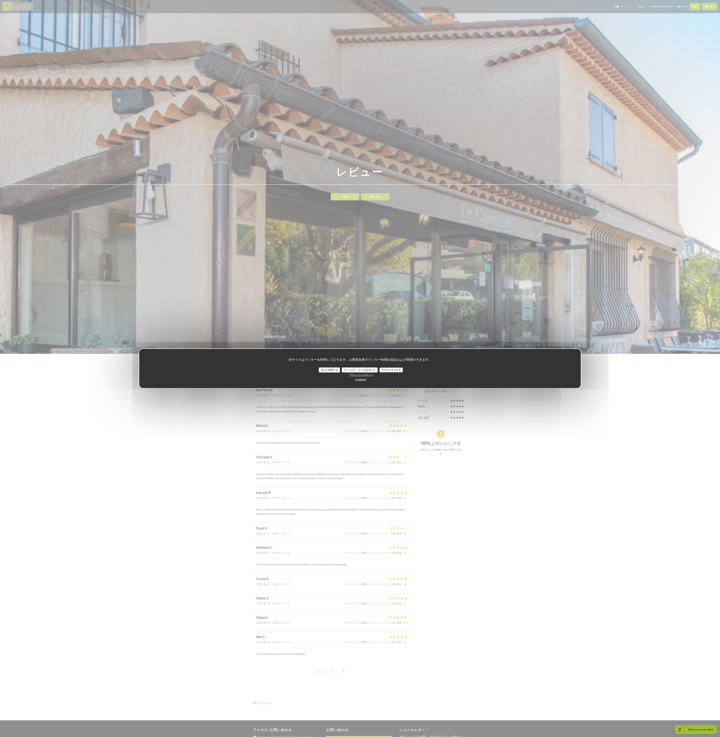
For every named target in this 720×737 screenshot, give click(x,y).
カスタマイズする (391, 369)
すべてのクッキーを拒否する (360, 369)
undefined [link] (360, 379)
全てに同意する (329, 369)
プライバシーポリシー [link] (361, 374)
